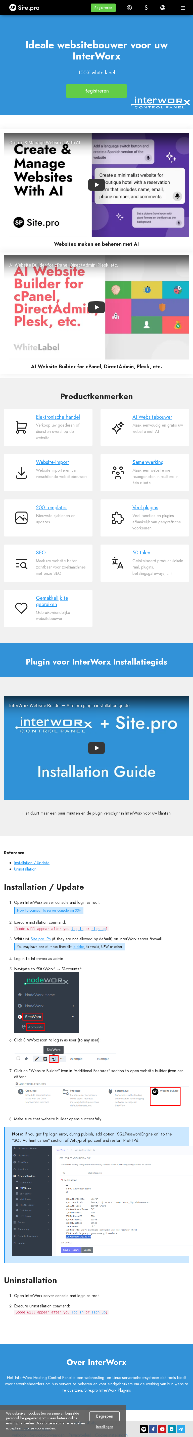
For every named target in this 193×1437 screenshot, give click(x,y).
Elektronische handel (58, 417)
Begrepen (104, 1416)
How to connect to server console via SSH (49, 910)
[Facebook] (153, 1429)
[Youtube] (162, 1429)
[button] (103, 8)
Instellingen (104, 1426)
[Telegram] (181, 1429)
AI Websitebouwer (152, 417)
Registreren (96, 91)
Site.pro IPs (41, 939)
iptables (78, 946)
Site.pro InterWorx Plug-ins (107, 1390)
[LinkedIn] (172, 1429)
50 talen (141, 553)
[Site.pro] (144, 1429)
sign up (98, 929)
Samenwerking (148, 462)
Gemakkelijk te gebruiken (52, 601)
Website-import (52, 462)
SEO (41, 553)
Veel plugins (145, 507)
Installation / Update (32, 863)
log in (77, 929)
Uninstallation (25, 869)
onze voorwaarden (41, 1428)
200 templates (51, 507)
